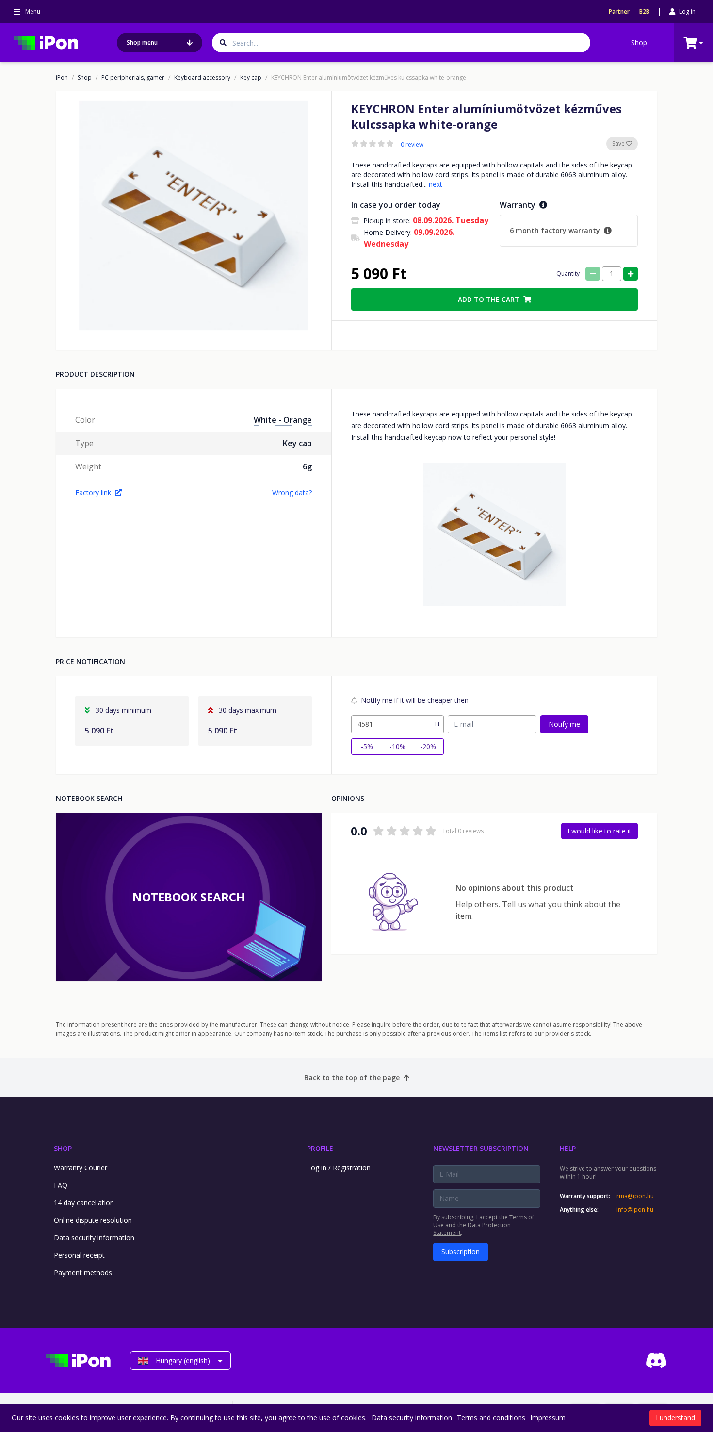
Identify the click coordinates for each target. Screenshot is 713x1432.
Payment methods (83, 1272)
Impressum (548, 1417)
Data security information (94, 1237)
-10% (397, 746)
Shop (639, 42)
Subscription (460, 1251)
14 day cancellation (84, 1202)
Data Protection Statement (472, 1229)
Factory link (93, 492)
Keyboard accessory (202, 78)
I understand (675, 1417)
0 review (412, 145)
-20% (428, 746)
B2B (644, 12)
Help (568, 1148)
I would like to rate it (599, 830)
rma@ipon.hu (635, 1196)
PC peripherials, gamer (132, 78)
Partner (619, 12)
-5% (367, 746)
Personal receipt (79, 1255)
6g (307, 466)
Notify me (564, 724)
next (435, 184)
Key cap (250, 78)
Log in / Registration (339, 1167)
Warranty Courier (80, 1167)
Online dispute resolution (93, 1220)
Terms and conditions (491, 1417)
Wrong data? (292, 492)
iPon (62, 78)
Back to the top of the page (352, 1077)
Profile (320, 1148)
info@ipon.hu (634, 1210)
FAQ (60, 1185)
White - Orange (283, 420)
